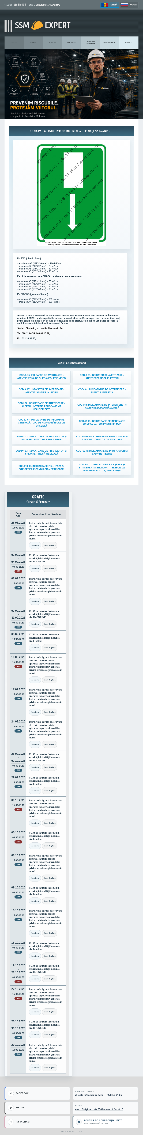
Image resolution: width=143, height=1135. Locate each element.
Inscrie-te (35, 545)
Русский (133, 5)
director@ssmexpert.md (89, 1095)
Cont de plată (49, 545)
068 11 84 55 (114, 1095)
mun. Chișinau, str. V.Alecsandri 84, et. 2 (99, 1109)
